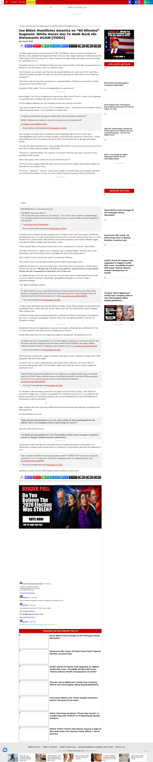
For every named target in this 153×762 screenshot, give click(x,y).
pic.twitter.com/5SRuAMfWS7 (74, 296)
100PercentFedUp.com (75, 751)
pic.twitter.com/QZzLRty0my (36, 224)
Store (22, 2)
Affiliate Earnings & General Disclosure (95, 747)
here (78, 26)
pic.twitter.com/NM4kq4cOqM (34, 124)
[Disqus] (60, 557)
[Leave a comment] (5, 750)
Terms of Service (50, 747)
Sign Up (31, 2)
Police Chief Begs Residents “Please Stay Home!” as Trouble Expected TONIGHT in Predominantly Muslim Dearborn (75, 715)
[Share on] (81, 46)
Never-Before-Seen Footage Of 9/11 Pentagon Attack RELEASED (119, 212)
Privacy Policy (34, 747)
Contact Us (120, 747)
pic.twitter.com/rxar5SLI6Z (32, 461)
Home (14, 2)
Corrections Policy (67, 747)
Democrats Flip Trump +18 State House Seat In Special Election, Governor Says (117, 237)
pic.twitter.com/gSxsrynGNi (85, 346)
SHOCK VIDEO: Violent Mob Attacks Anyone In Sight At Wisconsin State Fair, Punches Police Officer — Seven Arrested (75, 731)
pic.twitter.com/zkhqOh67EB (33, 381)
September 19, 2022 (58, 128)
